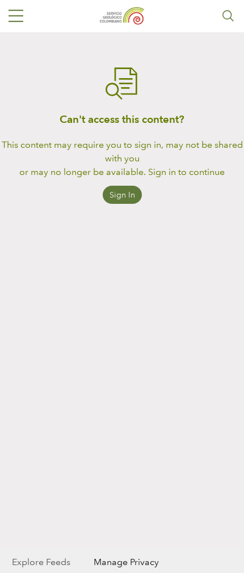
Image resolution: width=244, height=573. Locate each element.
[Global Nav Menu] (16, 16)
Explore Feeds (41, 562)
